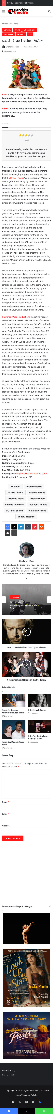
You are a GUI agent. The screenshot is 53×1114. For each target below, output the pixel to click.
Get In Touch (8, 1075)
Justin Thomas (39, 504)
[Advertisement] (26, 874)
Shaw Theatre (17, 178)
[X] (14, 527)
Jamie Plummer (15, 504)
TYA (30, 34)
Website (5, 826)
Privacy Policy (8, 1070)
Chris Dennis (16, 492)
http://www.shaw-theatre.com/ (31, 473)
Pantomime (8, 34)
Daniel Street (37, 492)
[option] (26, 599)
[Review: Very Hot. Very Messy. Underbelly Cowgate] (39, 726)
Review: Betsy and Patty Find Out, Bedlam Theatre (29, 3)
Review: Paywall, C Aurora (37, 710)
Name (5, 802)
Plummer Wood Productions (16, 317)
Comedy (14, 24)
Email (5, 814)
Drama (17, 30)
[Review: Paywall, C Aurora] (39, 700)
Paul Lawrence (38, 510)
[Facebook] (7, 527)
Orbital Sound (15, 510)
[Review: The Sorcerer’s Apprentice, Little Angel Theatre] (13, 700)
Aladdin (16, 486)
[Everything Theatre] (18, 11)
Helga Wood (38, 498)
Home (7, 24)
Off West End (29, 30)
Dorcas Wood (16, 498)
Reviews (20, 34)
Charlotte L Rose (12, 47)
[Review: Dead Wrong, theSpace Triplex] (13, 729)
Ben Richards (34, 486)
